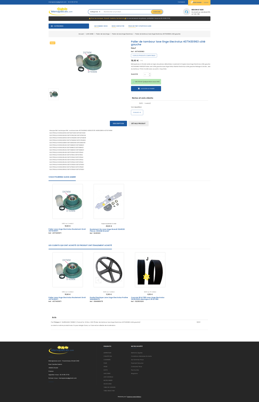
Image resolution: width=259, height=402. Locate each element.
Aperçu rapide (75, 216)
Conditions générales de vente (141, 356)
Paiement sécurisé (137, 363)
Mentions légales (137, 353)
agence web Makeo (134, 397)
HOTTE (106, 370)
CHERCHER (156, 12)
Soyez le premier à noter (108, 223)
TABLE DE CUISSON (109, 387)
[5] (138, 103)
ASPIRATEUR (107, 353)
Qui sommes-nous (101, 26)
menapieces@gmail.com (57, 2)
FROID (105, 366)
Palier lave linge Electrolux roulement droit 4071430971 (67, 230)
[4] (136, 103)
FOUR (105, 363)
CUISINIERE (107, 360)
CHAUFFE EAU (108, 356)
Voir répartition (136, 107)
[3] (135, 103)
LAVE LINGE (107, 373)
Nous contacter (118, 26)
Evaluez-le (137, 112)
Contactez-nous (136, 366)
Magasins (134, 373)
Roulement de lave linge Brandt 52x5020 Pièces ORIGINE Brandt (107, 230)
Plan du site (135, 370)
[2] (133, 103)
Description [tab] (118, 123)
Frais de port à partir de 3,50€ (139, 26)
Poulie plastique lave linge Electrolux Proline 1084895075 (109, 298)
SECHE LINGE (108, 384)
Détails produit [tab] (138, 123)
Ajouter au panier (146, 89)
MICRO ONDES (108, 380)
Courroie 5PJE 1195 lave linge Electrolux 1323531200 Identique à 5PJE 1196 (147, 298)
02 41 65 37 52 (73, 2)
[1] (131, 103)
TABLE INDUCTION (109, 391)
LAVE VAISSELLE (108, 377)
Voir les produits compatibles (144, 55)
